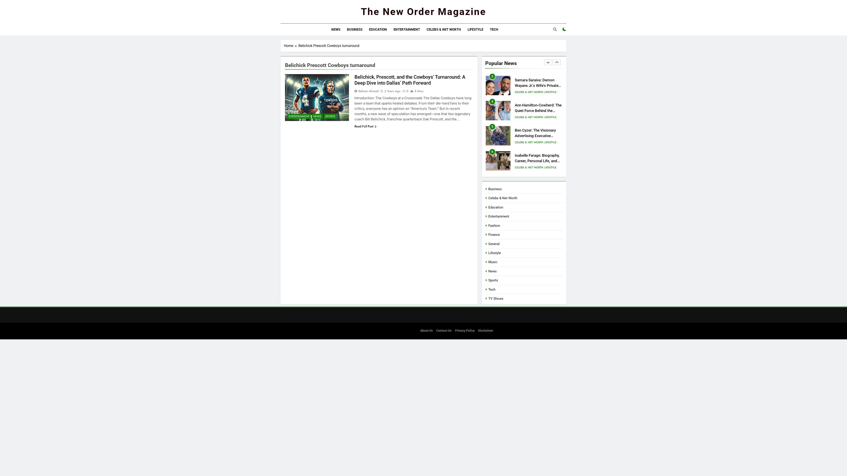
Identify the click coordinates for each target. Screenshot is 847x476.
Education (378, 30)
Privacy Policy (465, 331)
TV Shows (495, 299)
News (335, 30)
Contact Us (444, 331)
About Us (426, 331)
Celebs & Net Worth (444, 30)
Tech (494, 30)
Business (354, 30)
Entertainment (407, 30)
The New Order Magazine (423, 11)
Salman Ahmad (368, 91)
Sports (330, 116)
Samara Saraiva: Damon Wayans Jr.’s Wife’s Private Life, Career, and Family (536, 85)
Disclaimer (485, 331)
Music (492, 262)
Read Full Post (363, 126)
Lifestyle (475, 30)
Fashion (494, 226)
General (494, 244)
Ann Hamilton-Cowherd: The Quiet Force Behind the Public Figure (538, 110)
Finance (494, 235)
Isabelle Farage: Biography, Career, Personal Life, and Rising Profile (537, 161)
